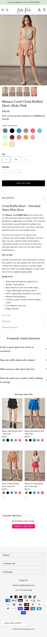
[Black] (12, 131)
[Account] (38, 10)
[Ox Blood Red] (12, 137)
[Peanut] (26, 137)
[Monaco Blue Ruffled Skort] (35, 413)
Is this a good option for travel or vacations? (17, 349)
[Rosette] (33, 137)
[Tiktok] (34, 596)
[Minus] (5, 172)
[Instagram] (25, 596)
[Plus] (20, 172)
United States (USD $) (12, 623)
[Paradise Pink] (19, 137)
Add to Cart (23, 183)
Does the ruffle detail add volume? (17, 360)
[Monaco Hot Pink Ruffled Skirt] (35, 465)
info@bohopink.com (26, 585)
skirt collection (27, 269)
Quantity (5, 167)
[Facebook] (16, 596)
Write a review (23, 526)
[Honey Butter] (5, 144)
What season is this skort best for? (17, 369)
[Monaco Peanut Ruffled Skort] (12, 465)
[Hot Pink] (33, 131)
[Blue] (19, 131)
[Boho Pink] (23, 10)
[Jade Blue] (39, 131)
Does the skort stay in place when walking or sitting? (21, 380)
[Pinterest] (29, 596)
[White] (39, 137)
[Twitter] (11, 596)
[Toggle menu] (3, 10)
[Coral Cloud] (12, 144)
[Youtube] (20, 596)
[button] (23, 198)
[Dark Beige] (26, 131)
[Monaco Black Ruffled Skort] (12, 413)
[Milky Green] (5, 137)
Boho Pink (20, 629)
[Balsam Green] (5, 131)
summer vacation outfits (22, 272)
